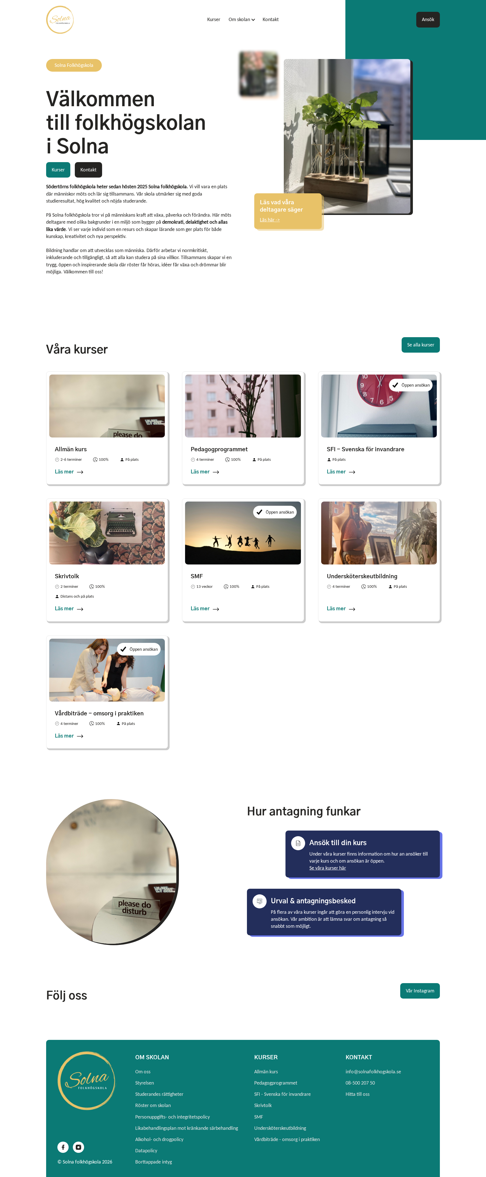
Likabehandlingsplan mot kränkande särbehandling (186, 1128)
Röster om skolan (153, 1105)
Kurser (213, 19)
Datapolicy (146, 1150)
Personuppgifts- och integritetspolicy (172, 1117)
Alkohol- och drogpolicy (159, 1139)
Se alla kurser (420, 345)
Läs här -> (270, 220)
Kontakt (271, 19)
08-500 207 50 (360, 1083)
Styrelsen (144, 1083)
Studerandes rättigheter (159, 1094)
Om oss (142, 1072)
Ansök (428, 19)
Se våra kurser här (327, 868)
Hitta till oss (358, 1094)
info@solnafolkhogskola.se (373, 1072)
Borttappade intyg (153, 1162)
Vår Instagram (420, 991)
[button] (240, 19)
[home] (89, 20)
